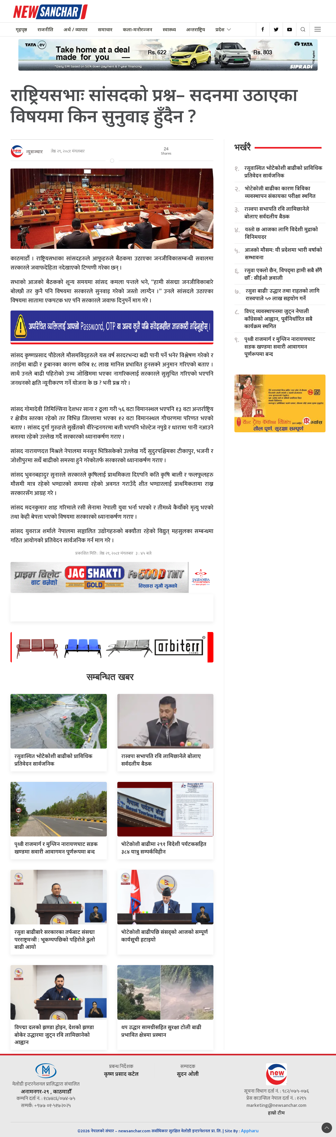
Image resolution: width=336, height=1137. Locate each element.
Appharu (250, 1131)
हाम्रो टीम (276, 1112)
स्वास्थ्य (169, 29)
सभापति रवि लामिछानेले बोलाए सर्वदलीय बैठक (276, 212)
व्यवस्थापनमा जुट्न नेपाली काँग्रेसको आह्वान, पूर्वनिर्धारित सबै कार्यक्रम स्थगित (278, 319)
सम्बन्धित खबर (110, 677)
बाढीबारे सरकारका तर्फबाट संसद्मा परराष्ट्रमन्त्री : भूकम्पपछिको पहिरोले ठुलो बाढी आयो (54, 939)
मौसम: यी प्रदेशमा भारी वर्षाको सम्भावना (283, 253)
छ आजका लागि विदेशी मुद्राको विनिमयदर (281, 233)
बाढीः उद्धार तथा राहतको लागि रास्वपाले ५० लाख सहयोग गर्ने (282, 294)
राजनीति (45, 29)
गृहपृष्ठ (21, 29)
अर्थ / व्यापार (75, 29)
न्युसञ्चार (34, 151)
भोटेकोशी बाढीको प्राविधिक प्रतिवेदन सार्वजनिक (283, 171)
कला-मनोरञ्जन (137, 29)
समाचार (105, 29)
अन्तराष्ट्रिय (195, 29)
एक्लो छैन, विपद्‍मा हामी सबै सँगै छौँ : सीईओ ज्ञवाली (283, 274)
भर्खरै (242, 147)
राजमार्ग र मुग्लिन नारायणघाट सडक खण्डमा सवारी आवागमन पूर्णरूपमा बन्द (279, 346)
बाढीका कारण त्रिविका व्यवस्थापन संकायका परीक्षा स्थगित (280, 192)
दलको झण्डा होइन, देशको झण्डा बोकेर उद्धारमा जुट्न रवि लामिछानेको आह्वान (54, 1035)
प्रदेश (220, 29)
